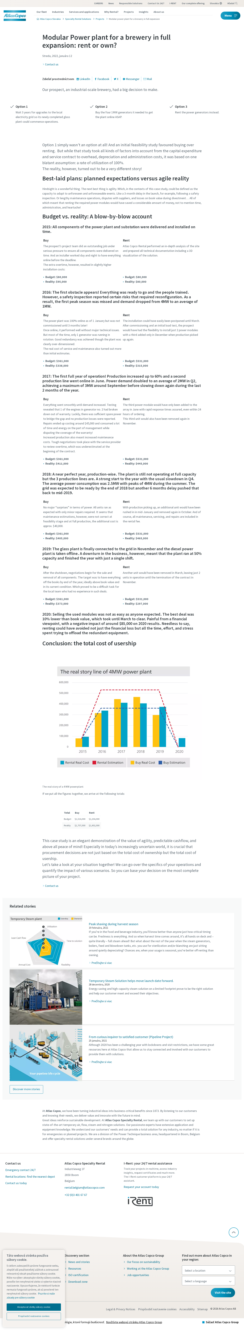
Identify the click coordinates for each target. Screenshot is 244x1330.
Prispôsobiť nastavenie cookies (157, 1309)
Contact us (51, 64)
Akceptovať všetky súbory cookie (33, 1307)
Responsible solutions (130, 3)
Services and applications (84, 11)
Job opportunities (138, 1275)
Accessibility (187, 1309)
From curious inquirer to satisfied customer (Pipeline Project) (131, 1037)
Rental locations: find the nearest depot (30, 1176)
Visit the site (223, 1292)
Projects (129, 11)
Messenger (132, 79)
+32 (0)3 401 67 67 (76, 1195)
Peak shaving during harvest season (113, 924)
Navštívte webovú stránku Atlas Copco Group (134, 1322)
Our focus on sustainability (143, 1262)
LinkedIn (85, 79)
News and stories (79, 1262)
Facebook (103, 79)
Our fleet (42, 11)
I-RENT (172, 3)
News (111, 3)
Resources (74, 1268)
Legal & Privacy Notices (120, 1309)
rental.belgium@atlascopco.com (85, 1187)
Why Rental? (111, 11)
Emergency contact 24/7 (20, 1170)
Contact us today (16, 1183)
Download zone (77, 1282)
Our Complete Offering (193, 3)
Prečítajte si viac (101, 963)
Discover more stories (26, 1089)
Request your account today (141, 1187)
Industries (58, 11)
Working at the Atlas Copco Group (148, 1268)
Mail (149, 79)
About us (159, 11)
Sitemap (202, 1309)
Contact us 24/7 (156, 3)
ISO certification (78, 1275)
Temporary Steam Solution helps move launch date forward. (131, 981)
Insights (143, 11)
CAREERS (98, 3)
